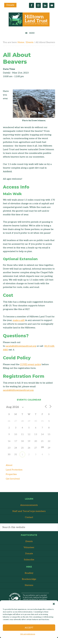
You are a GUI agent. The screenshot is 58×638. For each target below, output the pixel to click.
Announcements (29, 505)
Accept (29, 627)
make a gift (19, 320)
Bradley (29, 573)
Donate (10, 5)
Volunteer (29, 547)
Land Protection (14, 469)
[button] (53, 603)
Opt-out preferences (27, 634)
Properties (11, 474)
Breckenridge (29, 579)
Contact (29, 517)
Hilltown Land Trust (29, 20)
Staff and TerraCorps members (29, 511)
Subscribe (29, 559)
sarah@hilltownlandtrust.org (21, 346)
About (9, 465)
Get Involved (13, 479)
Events (29, 541)
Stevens (29, 585)
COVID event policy (30, 364)
